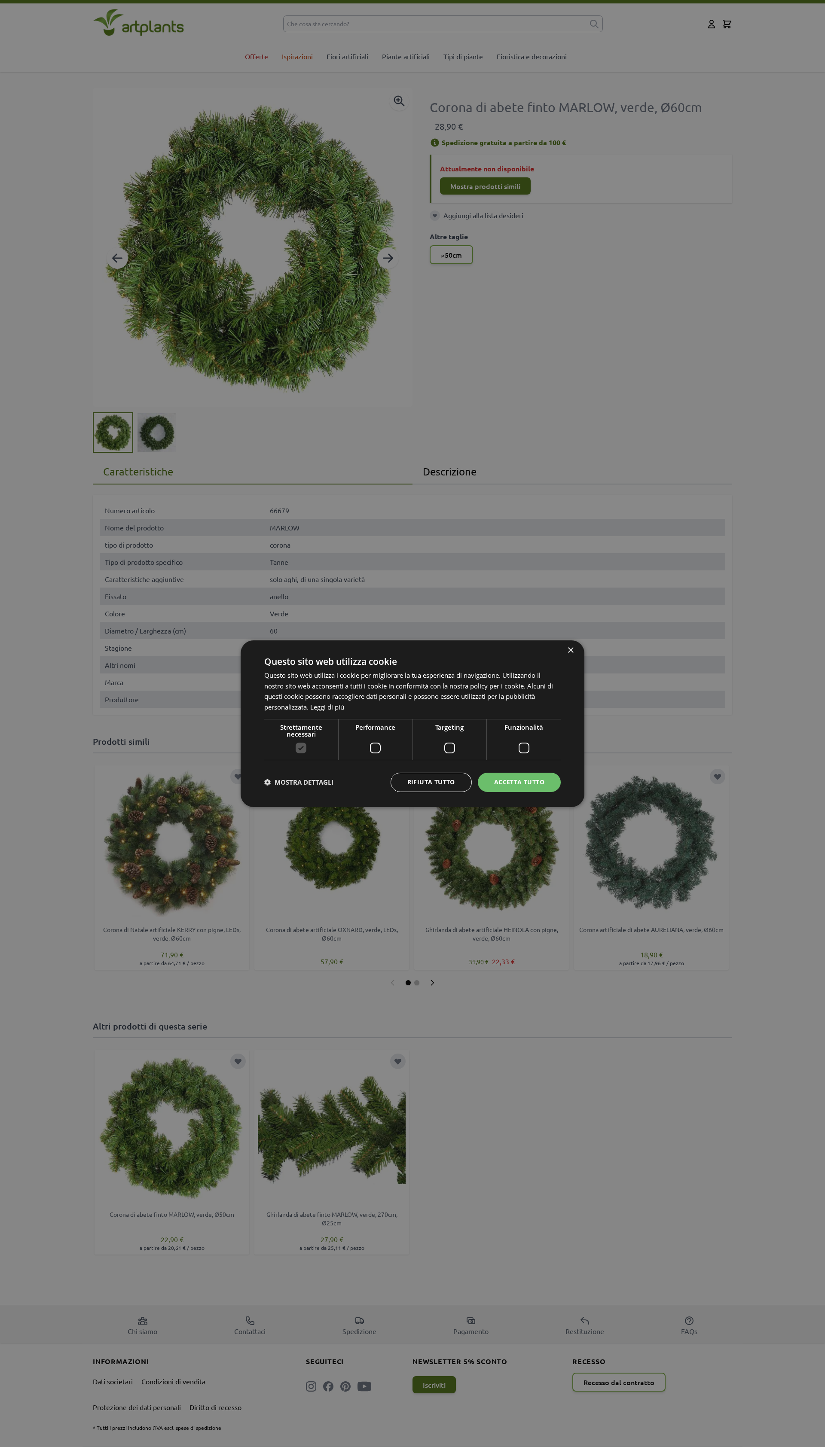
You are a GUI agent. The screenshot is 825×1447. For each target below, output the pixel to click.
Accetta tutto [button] (519, 782)
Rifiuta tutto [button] (431, 782)
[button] (298, 782)
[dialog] (412, 723)
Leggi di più (327, 707)
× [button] (570, 650)
